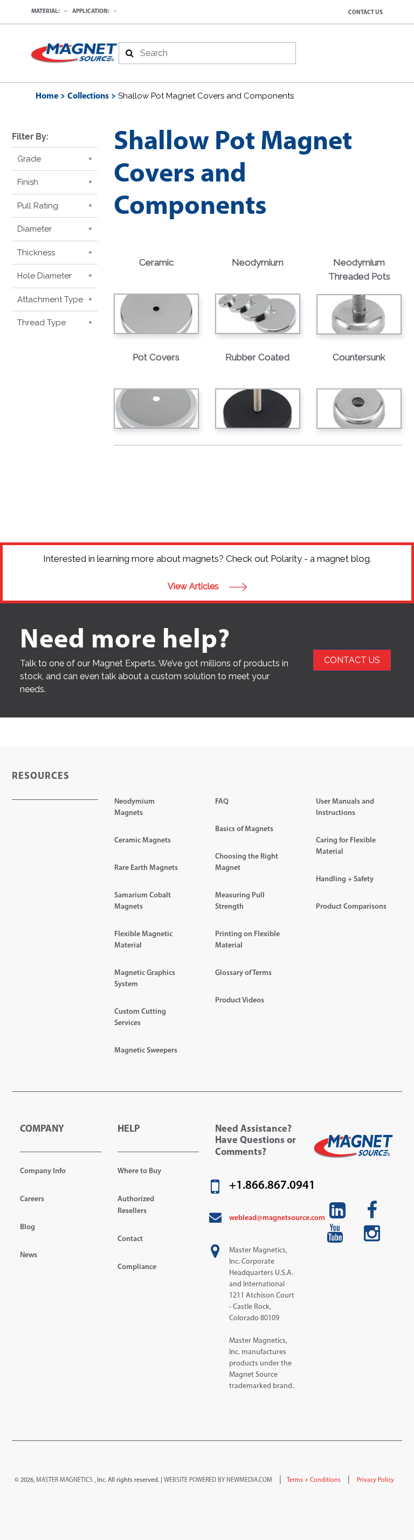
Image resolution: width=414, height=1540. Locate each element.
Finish (27, 182)
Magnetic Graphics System (144, 978)
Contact (130, 1239)
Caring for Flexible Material (346, 846)
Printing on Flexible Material (247, 940)
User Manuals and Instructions (345, 807)
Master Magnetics (64, 1480)
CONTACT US (352, 660)
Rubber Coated (257, 357)
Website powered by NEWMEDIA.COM (218, 1480)
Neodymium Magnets (134, 807)
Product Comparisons (351, 907)
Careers (32, 1199)
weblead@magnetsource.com (277, 1218)
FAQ (222, 802)
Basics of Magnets (244, 829)
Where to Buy (139, 1171)
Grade (29, 159)
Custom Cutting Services (140, 1017)
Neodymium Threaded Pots (359, 269)
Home (47, 96)
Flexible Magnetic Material (143, 940)
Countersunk (359, 357)
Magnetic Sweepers (145, 1051)
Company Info (43, 1171)
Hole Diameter (44, 276)
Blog (27, 1227)
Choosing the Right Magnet (246, 862)
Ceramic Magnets (142, 841)
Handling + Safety (345, 879)
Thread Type (41, 322)
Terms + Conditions (314, 1480)
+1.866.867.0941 (272, 1186)
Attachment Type (50, 299)
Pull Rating (37, 206)
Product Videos (239, 1001)
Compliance (137, 1267)
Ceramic (156, 262)
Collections (88, 96)
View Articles (194, 586)
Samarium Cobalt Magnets (142, 901)
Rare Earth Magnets (146, 868)
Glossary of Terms (243, 973)
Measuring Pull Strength (240, 901)
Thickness (36, 252)
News (28, 1255)
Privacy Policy (374, 1480)
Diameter (34, 229)
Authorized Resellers (136, 1205)
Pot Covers (156, 357)
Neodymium (258, 262)
